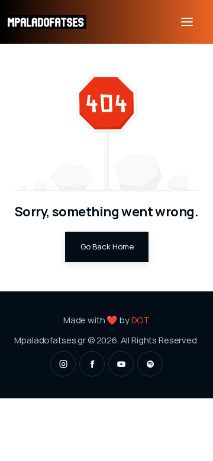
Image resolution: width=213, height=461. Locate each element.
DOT (140, 320)
